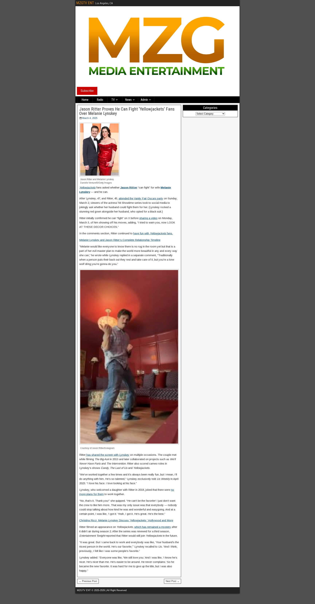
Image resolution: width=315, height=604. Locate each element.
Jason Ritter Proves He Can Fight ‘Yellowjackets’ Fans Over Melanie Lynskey (126, 111)
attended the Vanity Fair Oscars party (141, 198)
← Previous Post (88, 581)
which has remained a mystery (152, 526)
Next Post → (172, 581)
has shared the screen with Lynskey (107, 454)
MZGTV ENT (85, 3)
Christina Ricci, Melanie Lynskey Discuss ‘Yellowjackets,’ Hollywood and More (126, 520)
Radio (100, 99)
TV (113, 99)
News (128, 99)
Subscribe (87, 90)
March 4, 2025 (89, 118)
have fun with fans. (153, 233)
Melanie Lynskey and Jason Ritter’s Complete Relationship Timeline (119, 239)
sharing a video (148, 218)
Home (84, 99)
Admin (144, 99)
